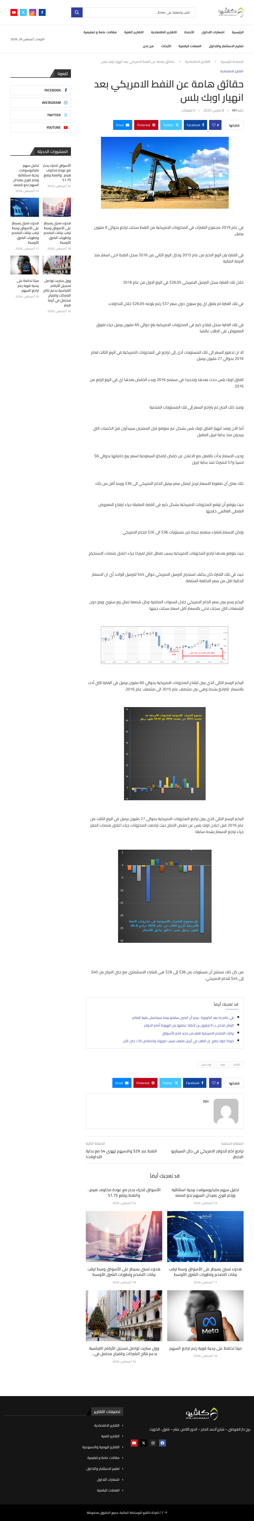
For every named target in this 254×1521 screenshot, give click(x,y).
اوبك (222, 1064)
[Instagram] (32, 12)
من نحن (148, 46)
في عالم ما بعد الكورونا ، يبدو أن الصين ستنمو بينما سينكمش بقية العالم (183, 1017)
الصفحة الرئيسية (232, 61)
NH (234, 110)
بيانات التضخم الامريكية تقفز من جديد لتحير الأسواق (198, 1033)
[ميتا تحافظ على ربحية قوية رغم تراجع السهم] (205, 1315)
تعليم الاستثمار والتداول (226, 46)
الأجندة (189, 32)
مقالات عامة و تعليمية (100, 32)
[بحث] (77, 12)
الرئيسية (238, 32)
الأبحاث (166, 46)
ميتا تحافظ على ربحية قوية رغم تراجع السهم (205, 1348)
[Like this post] (214, 125)
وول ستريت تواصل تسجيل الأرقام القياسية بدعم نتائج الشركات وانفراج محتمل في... (124, 1350)
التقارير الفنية (134, 32)
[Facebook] (42, 12)
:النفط (237, 1064)
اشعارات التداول (213, 32)
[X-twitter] (143, 1443)
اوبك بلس (206, 1064)
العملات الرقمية (190, 46)
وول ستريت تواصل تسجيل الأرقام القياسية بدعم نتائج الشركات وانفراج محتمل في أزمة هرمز (57, 293)
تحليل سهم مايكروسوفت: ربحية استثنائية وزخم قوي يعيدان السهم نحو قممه (205, 1192)
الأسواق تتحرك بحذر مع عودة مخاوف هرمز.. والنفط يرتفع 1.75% (124, 1192)
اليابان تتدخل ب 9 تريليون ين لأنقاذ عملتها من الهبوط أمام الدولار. (188, 1025)
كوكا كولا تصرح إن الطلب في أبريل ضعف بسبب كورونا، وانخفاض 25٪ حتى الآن (178, 1041)
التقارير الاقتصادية (164, 32)
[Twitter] (23, 12)
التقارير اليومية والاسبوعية (101, 1447)
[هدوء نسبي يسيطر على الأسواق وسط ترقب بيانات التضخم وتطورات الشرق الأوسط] (124, 1236)
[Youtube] (13, 12)
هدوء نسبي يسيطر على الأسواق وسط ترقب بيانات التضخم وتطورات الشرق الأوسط (124, 1271)
